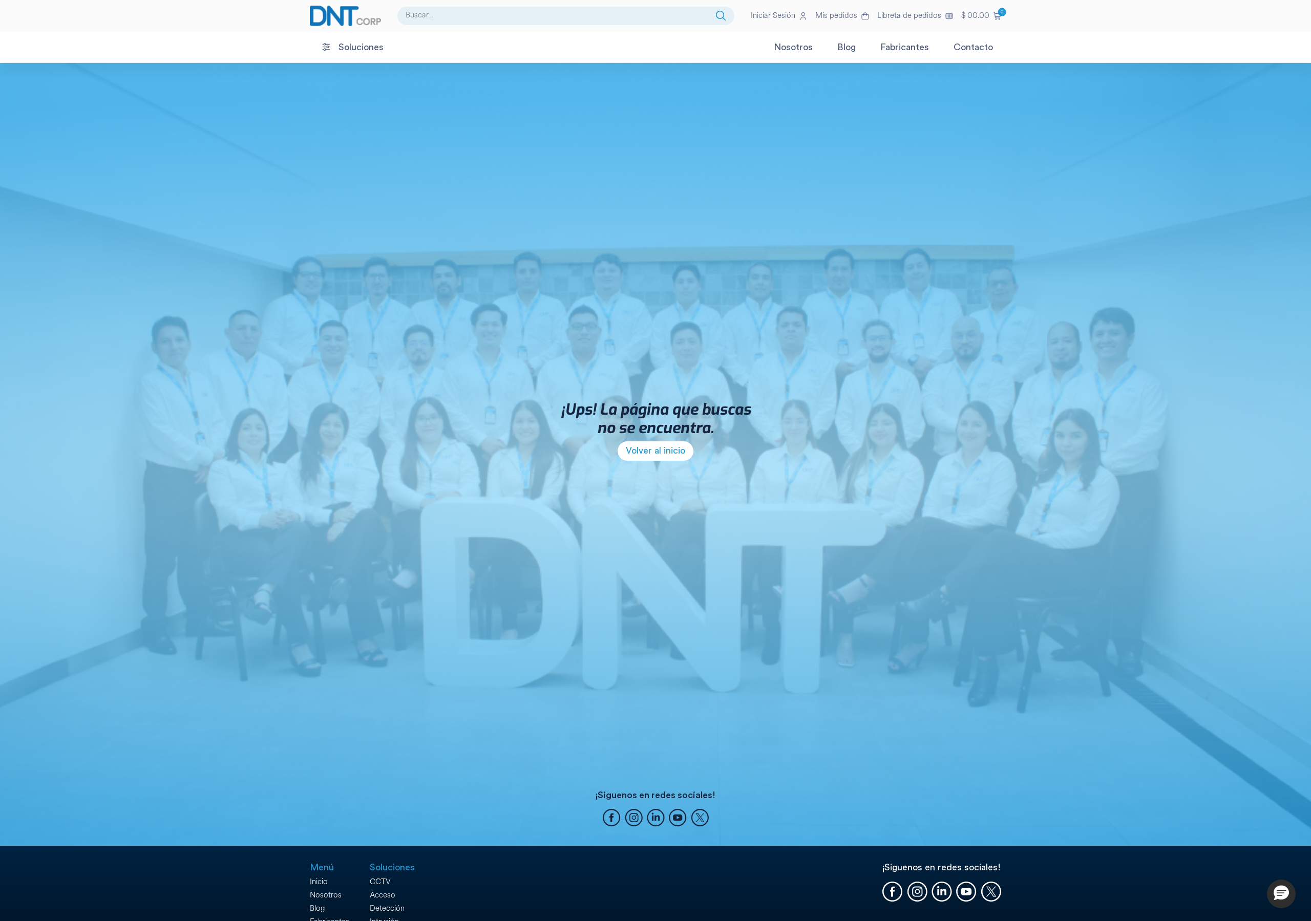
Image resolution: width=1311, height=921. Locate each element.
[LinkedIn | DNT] (656, 819)
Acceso (382, 895)
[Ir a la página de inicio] (345, 16)
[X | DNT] (700, 819)
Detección (387, 908)
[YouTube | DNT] (678, 819)
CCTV (380, 881)
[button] (981, 15)
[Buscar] (721, 16)
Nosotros (326, 895)
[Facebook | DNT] (612, 819)
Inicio (319, 881)
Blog (317, 908)
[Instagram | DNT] (634, 819)
